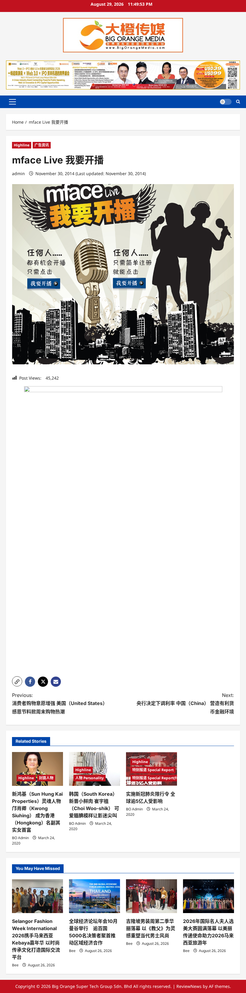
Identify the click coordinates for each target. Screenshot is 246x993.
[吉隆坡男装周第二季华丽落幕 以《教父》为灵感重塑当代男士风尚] (151, 896)
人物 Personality (89, 777)
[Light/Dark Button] (226, 102)
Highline (21, 145)
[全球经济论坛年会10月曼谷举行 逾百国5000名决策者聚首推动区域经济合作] (94, 896)
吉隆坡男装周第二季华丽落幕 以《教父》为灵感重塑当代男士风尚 (150, 928)
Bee (15, 965)
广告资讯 (41, 145)
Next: (185, 703)
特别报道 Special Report (153, 769)
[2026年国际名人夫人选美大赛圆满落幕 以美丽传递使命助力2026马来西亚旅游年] (208, 896)
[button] (12, 101)
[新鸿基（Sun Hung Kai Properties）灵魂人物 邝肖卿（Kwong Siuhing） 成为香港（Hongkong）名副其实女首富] (37, 769)
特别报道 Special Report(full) (157, 777)
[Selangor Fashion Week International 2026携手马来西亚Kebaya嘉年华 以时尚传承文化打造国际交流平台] (37, 896)
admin (18, 173)
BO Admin (20, 837)
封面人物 (46, 777)
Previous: (59, 703)
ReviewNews (189, 986)
